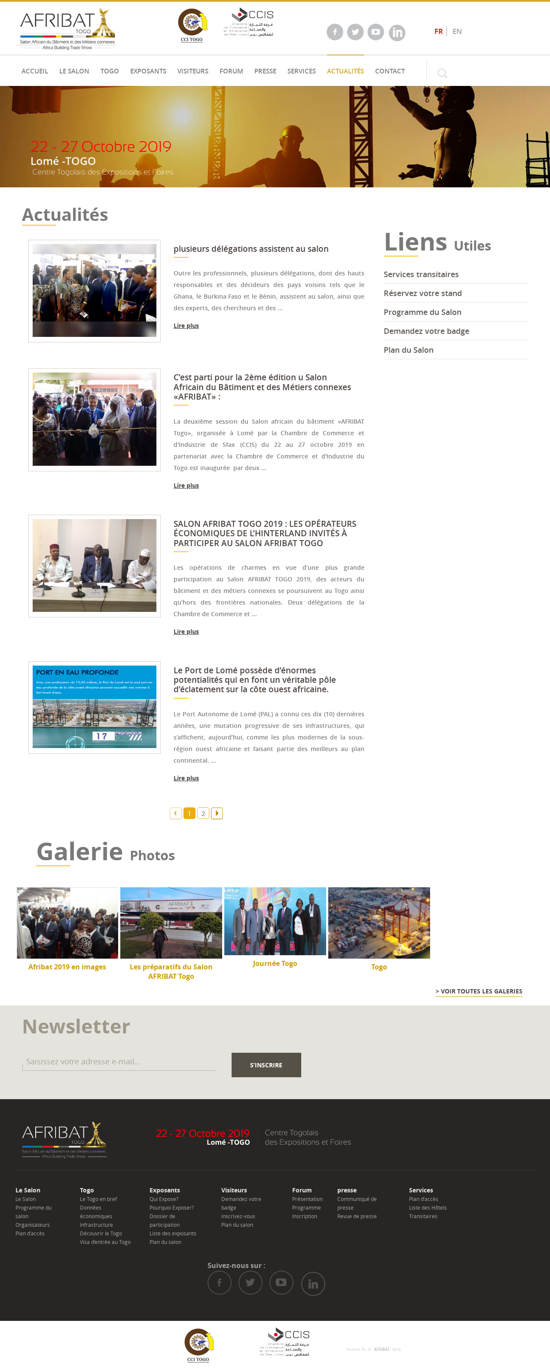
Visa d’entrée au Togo (105, 1241)
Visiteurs (192, 71)
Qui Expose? (164, 1198)
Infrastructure (96, 1224)
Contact (390, 71)
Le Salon (74, 71)
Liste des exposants (173, 1233)
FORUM (231, 71)
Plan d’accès (30, 1233)
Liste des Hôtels (428, 1207)
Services (301, 71)
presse (265, 71)
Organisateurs (32, 1224)
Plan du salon (165, 1241)
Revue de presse (357, 1216)
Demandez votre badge (426, 331)
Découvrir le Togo (101, 1233)
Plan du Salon (409, 350)
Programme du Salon (422, 312)
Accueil (34, 71)
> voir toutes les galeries (479, 991)
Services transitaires (421, 274)
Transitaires (423, 1216)
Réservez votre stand (423, 293)
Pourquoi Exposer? (172, 1207)
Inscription (304, 1216)
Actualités (345, 71)
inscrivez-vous (238, 1216)
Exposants (148, 71)
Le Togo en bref (98, 1198)
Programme (306, 1207)
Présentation (307, 1198)
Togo (110, 71)
